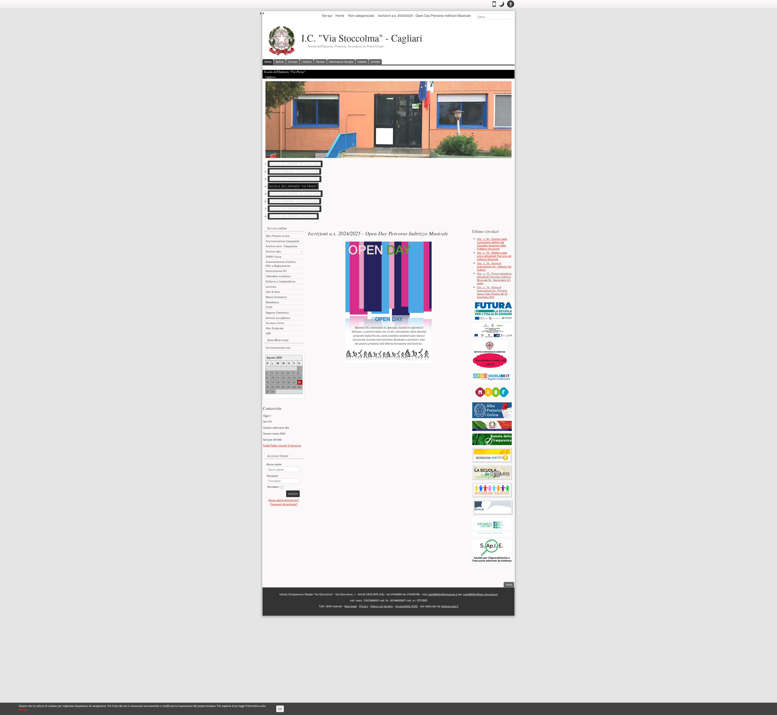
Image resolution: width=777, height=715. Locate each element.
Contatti (375, 62)
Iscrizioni (271, 287)
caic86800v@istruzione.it (442, 594)
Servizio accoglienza (278, 318)
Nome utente (273, 464)
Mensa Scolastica (276, 297)
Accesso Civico (275, 323)
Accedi (293, 494)
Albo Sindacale (274, 328)
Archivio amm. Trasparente (281, 246)
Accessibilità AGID (406, 606)
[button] (501, 4)
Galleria (362, 62)
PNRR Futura (273, 257)
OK (280, 709)
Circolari (292, 62)
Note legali (350, 606)
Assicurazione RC (276, 271)
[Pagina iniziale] (282, 40)
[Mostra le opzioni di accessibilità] (510, 4)
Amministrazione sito (278, 348)
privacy (23, 709)
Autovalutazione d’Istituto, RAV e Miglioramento (281, 264)
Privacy (363, 606)
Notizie (280, 62)
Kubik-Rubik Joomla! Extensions (282, 445)
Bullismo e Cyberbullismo (280, 281)
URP (268, 333)
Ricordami (273, 487)
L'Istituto (307, 62)
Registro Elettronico (277, 312)
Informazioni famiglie (341, 62)
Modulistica (272, 302)
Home (267, 62)
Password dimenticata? (283, 504)
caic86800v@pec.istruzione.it (480, 594)
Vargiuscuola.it (449, 606)
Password (272, 475)
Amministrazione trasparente (282, 241)
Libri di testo (273, 292)
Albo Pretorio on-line (277, 236)
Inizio (510, 584)
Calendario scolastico (278, 276)
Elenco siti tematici (381, 606)
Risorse (320, 62)
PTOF (269, 307)
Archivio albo (273, 251)
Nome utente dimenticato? (284, 500)
